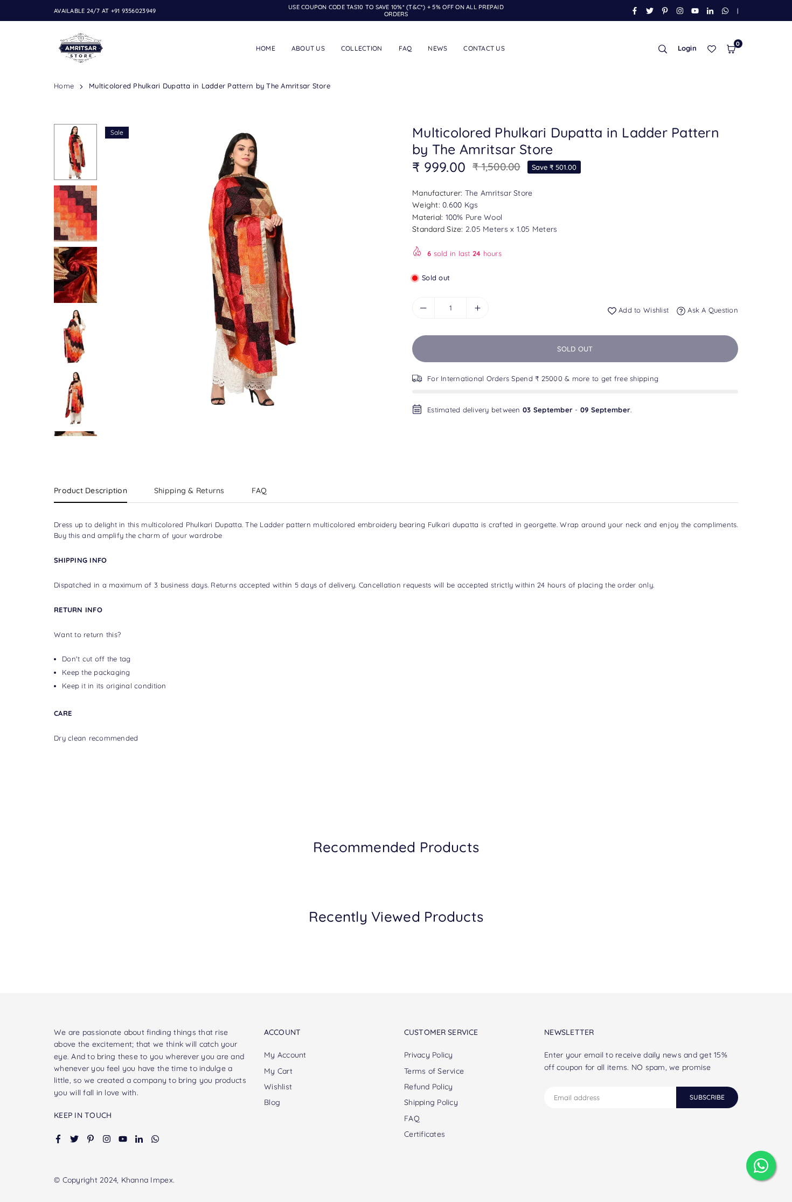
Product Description (90, 490)
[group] (245, 267)
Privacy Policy (428, 1055)
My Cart (278, 1071)
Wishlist (278, 1087)
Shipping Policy (431, 1102)
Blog (272, 1102)
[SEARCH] (662, 48)
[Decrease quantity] (423, 308)
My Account (285, 1055)
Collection (362, 48)
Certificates (424, 1134)
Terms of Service (434, 1071)
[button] (731, 48)
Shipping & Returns (189, 490)
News (437, 48)
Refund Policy (428, 1087)
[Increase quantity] (477, 308)
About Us (308, 48)
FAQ (405, 48)
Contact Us (484, 48)
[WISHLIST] (711, 48)
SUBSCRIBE (707, 1097)
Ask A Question (711, 310)
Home (265, 48)
